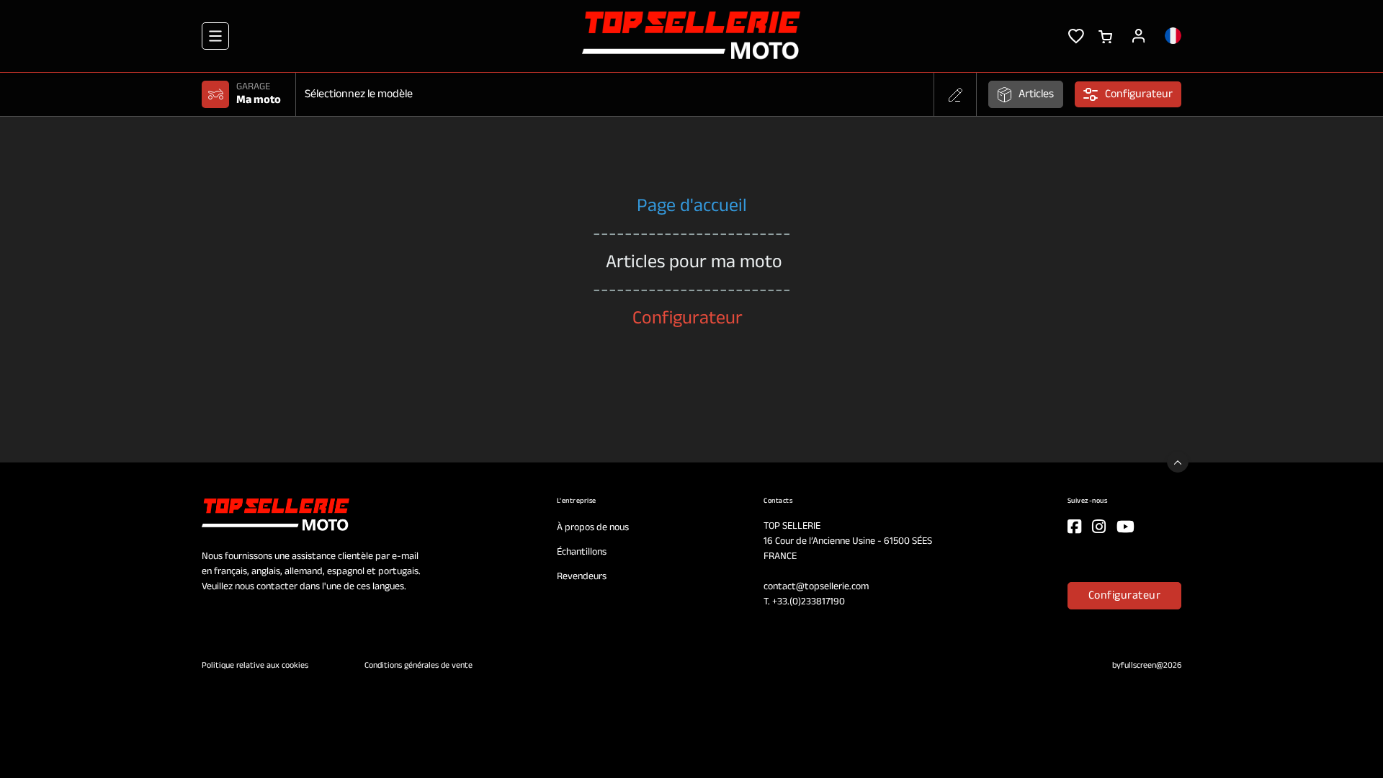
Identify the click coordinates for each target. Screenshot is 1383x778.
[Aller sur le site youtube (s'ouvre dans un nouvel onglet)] (1125, 527)
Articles (1036, 94)
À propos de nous (593, 527)
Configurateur (1124, 595)
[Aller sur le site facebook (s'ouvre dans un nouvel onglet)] (1074, 527)
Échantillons (582, 552)
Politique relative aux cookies (256, 665)
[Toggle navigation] (215, 36)
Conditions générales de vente (418, 665)
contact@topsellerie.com (816, 586)
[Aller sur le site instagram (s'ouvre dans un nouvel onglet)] (1099, 527)
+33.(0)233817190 (808, 601)
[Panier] (1105, 35)
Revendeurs (582, 576)
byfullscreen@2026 (1146, 665)
